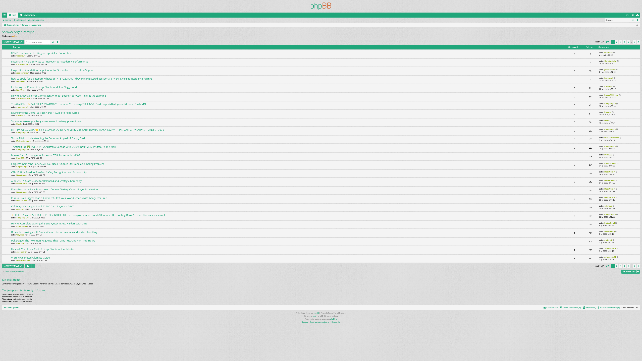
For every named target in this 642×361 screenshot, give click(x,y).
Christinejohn (22, 64)
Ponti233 (20, 158)
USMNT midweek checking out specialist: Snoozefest (41, 53)
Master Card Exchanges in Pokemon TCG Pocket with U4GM (45, 155)
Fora (14, 15)
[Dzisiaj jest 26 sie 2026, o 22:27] (637, 25)
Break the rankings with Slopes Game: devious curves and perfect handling (54, 232)
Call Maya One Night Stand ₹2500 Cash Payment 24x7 (42, 206)
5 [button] (628, 41)
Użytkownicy (29, 15)
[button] (607, 42)
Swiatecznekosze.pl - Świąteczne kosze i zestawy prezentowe (46, 121)
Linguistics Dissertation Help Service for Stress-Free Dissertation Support (52, 70)
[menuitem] (627, 15)
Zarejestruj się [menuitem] (638, 16)
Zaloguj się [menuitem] (633, 16)
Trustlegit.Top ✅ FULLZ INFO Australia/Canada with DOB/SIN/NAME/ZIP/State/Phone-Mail (63, 146)
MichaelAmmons (23, 141)
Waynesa (20, 235)
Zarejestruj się (37, 20)
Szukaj (8, 20)
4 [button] (624, 41)
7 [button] (634, 41)
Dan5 (18, 124)
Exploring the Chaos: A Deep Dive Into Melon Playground (44, 87)
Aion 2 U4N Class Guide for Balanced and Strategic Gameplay (46, 181)
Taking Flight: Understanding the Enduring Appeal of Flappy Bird (48, 138)
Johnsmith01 (610, 249)
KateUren (20, 90)
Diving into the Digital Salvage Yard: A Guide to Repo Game (45, 112)
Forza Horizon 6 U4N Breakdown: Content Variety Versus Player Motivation (54, 189)
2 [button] (616, 41)
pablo (14, 36)
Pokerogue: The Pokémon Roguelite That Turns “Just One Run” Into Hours (53, 240)
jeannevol (20, 81)
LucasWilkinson (23, 98)
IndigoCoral (21, 226)
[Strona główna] (321, 6)
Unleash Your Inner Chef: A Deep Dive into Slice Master (42, 249)
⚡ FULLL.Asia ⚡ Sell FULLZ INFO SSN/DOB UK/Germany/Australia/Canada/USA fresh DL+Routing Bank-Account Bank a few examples (89, 215)
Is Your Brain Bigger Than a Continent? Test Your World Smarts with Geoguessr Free (59, 198)
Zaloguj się (21, 20)
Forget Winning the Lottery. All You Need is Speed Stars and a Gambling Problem (57, 163)
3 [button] (620, 41)
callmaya (20, 209)
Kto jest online (11, 280)
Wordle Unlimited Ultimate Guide (30, 257)
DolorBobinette (23, 260)
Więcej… (5, 16)
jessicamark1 (22, 73)
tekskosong (609, 231)
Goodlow (20, 56)
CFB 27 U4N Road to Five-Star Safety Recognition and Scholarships (49, 172)
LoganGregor (22, 167)
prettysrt (20, 243)
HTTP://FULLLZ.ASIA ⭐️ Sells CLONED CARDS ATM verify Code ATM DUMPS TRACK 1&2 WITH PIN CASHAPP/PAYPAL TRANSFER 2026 (87, 129)
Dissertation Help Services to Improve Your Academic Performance (49, 61)
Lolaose (19, 115)
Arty (314, 316)
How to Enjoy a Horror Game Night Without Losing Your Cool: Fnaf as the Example (58, 95)
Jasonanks (21, 252)
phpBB (316, 313)
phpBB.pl (333, 319)
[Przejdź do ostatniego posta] (614, 52)
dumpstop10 (22, 107)
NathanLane (21, 201)
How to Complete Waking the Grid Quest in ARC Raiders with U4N (49, 223)
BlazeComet (21, 175)
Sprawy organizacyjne (18, 32)
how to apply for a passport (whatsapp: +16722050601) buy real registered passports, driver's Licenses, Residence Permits (81, 78)
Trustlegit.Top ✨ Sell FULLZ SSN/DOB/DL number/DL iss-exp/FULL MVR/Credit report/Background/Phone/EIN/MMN (78, 104)
